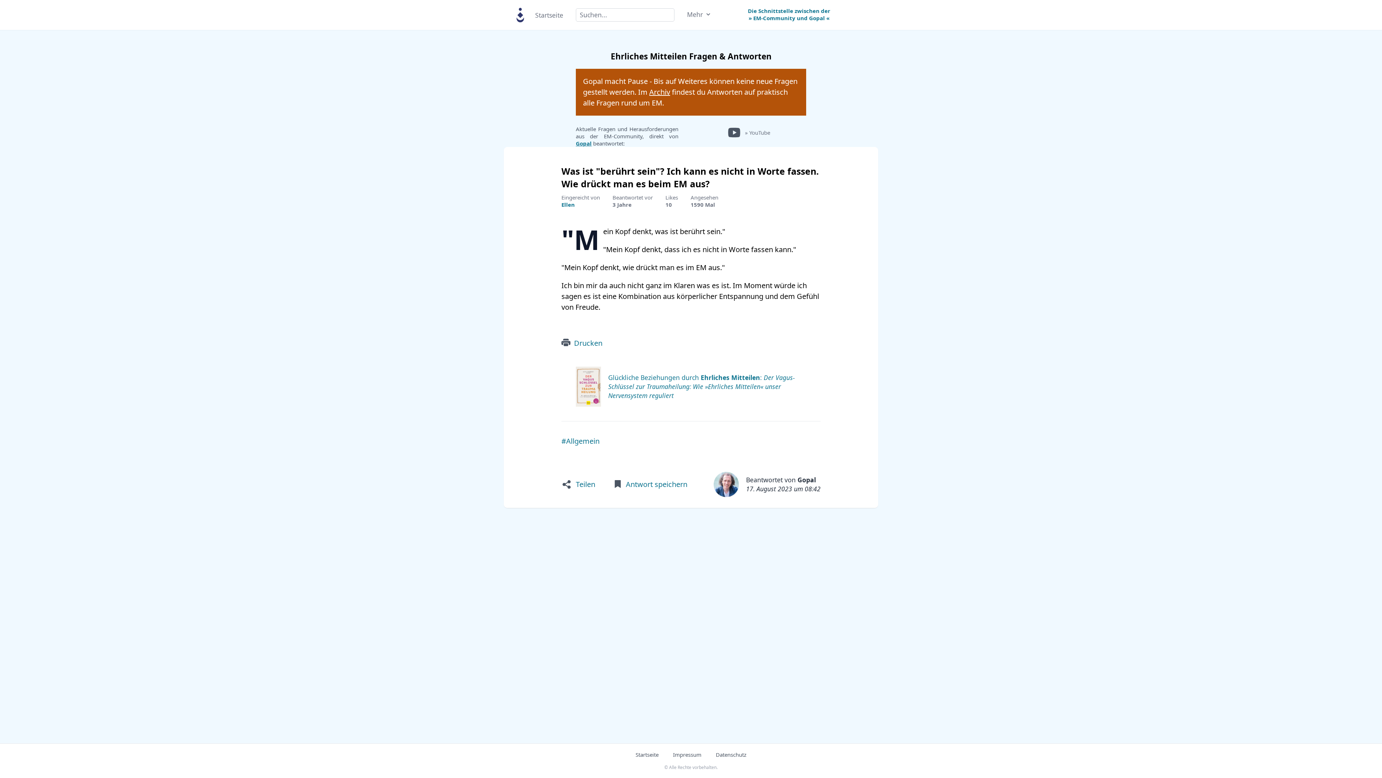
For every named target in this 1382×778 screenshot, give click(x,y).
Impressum (687, 754)
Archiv (659, 92)
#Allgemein (580, 441)
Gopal (584, 143)
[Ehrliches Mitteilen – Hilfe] (520, 14)
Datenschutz (731, 754)
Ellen (568, 204)
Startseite (549, 15)
